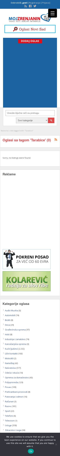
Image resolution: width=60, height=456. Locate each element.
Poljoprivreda (11, 382)
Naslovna (4, 130)
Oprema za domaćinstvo (17, 377)
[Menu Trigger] (52, 13)
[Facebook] (30, 5)
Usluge (8, 425)
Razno (8, 406)
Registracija (34, 2)
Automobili (10, 315)
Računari (9, 401)
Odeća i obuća (12, 372)
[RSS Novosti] (25, 5)
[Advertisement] (30, 75)
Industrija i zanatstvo (15, 339)
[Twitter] (34, 5)
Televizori (9, 420)
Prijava (45, 2)
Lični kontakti (11, 353)
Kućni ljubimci (11, 348)
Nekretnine (10, 367)
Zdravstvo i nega (13, 430)
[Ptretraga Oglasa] (51, 120)
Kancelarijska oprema (15, 344)
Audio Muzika (11, 310)
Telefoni (9, 415)
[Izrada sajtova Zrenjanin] (27, 268)
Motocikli (9, 358)
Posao (8, 387)
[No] (56, 444)
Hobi (7, 334)
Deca (7, 324)
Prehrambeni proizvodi (16, 391)
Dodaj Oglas (30, 41)
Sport (7, 411)
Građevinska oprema (15, 329)
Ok (30, 451)
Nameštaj (9, 363)
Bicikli (7, 320)
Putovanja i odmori (14, 396)
